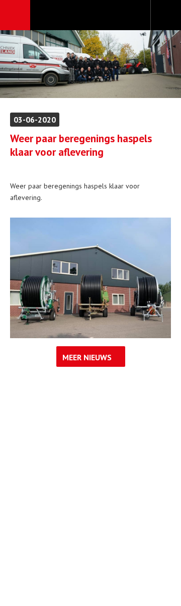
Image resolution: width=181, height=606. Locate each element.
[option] (90, 64)
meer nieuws (87, 357)
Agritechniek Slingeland (90, 16)
